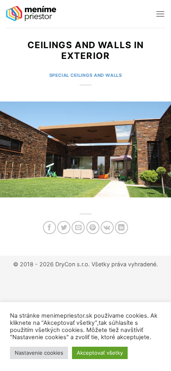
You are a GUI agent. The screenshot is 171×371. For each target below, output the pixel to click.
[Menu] (160, 13)
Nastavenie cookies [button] (39, 353)
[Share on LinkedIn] (121, 227)
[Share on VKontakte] (107, 227)
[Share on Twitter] (63, 227)
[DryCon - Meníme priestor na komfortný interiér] (31, 14)
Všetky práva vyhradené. (124, 264)
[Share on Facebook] (49, 227)
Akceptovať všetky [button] (100, 353)
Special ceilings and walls (85, 75)
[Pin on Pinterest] (92, 227)
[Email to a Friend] (78, 227)
